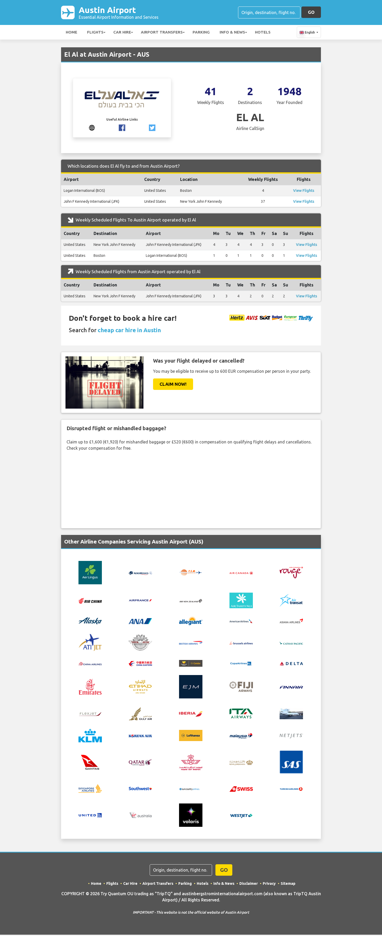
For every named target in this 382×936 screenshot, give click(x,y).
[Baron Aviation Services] (140, 642)
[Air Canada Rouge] (291, 572)
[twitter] (152, 127)
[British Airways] (190, 642)
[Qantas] (90, 761)
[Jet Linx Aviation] (291, 713)
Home (71, 32)
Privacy (269, 883)
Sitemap (288, 883)
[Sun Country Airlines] (190, 788)
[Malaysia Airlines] (241, 735)
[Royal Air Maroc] (190, 761)
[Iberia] (190, 713)
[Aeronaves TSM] (190, 572)
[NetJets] (291, 735)
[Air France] (140, 600)
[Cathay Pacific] (291, 642)
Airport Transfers (162, 32)
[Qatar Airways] (140, 762)
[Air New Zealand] (190, 600)
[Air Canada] (241, 572)
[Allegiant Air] (190, 620)
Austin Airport (119, 12)
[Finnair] (291, 686)
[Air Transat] (291, 600)
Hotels (263, 32)
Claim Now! (173, 384)
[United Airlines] (90, 815)
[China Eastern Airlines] (140, 663)
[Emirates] (90, 686)
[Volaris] (190, 815)
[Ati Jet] (90, 642)
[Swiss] (241, 788)
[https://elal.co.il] (92, 127)
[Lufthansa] (190, 735)
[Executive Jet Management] (190, 686)
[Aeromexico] (140, 572)
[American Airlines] (241, 620)
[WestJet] (241, 815)
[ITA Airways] (241, 713)
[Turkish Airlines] (291, 788)
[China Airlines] (90, 663)
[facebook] (122, 127)
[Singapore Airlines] (90, 788)
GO (311, 12)
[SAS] (291, 761)
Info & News (232, 32)
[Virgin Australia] (140, 815)
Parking (201, 32)
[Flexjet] (90, 713)
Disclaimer (248, 883)
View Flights (303, 190)
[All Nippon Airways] (140, 620)
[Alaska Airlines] (90, 620)
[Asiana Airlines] (291, 620)
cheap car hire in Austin (129, 330)
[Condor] (190, 662)
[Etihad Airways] (140, 686)
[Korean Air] (140, 735)
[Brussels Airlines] (241, 642)
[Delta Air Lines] (291, 663)
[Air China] (90, 600)
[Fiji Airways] (241, 686)
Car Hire (122, 32)
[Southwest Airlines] (140, 788)
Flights (95, 32)
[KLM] (90, 735)
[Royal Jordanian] (241, 762)
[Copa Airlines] (241, 663)
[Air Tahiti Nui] (241, 600)
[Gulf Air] (140, 713)
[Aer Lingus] (90, 572)
